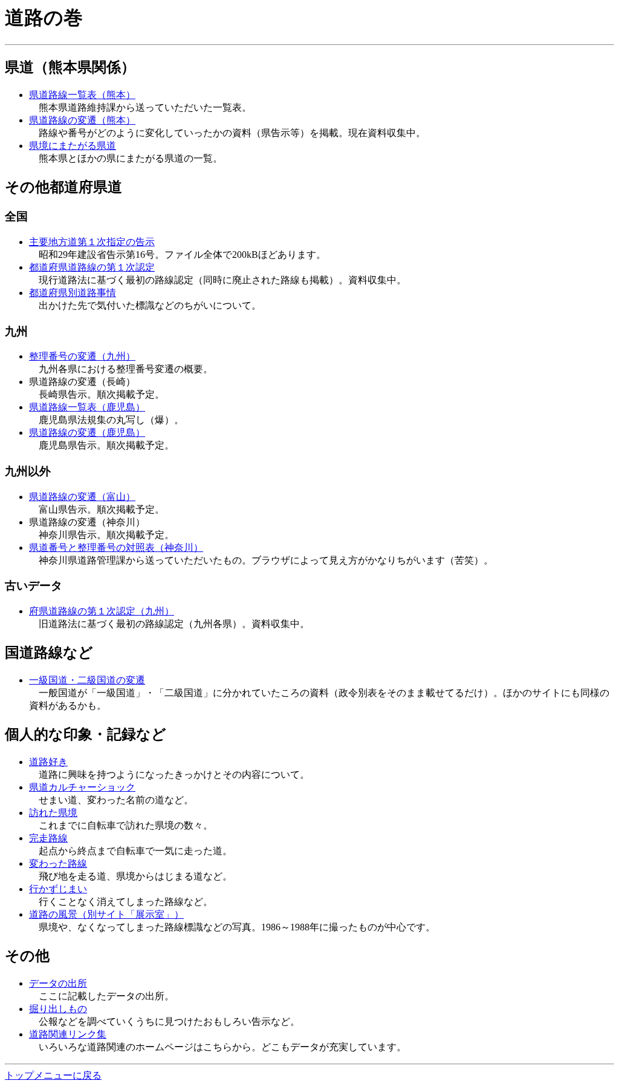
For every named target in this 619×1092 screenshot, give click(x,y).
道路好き (48, 762)
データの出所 (58, 983)
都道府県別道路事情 (72, 293)
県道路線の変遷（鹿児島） (87, 432)
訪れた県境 (53, 812)
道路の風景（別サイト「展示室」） (106, 914)
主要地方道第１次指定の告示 (92, 242)
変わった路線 (58, 863)
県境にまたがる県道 (72, 145)
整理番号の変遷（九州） (82, 356)
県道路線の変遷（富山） (82, 497)
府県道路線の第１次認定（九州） (101, 611)
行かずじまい (58, 889)
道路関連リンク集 (67, 1034)
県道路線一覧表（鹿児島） (87, 407)
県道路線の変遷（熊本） (82, 120)
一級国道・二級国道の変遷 (87, 680)
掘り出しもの (58, 1009)
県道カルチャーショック (82, 787)
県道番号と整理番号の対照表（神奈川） (116, 547)
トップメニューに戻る (53, 1075)
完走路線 (48, 838)
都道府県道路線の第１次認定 (92, 267)
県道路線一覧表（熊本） (82, 95)
